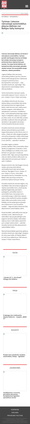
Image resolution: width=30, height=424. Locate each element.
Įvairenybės (15, 368)
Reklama (15, 412)
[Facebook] (20, 6)
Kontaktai (15, 410)
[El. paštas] (17, 6)
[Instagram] (23, 6)
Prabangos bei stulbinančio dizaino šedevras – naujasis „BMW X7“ (15, 316)
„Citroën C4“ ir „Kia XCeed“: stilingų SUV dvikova (12, 278)
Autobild (5, 16)
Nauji (15, 290)
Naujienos (13, 16)
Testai (15, 253)
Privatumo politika (15, 415)
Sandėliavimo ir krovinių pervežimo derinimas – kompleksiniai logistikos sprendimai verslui (11, 395)
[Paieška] (15, 6)
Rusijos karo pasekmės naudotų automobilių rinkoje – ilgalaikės (14, 355)
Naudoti (15, 330)
